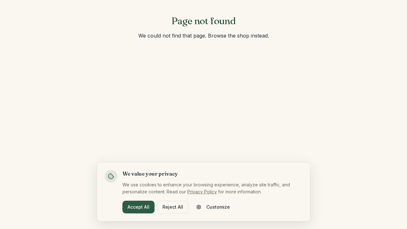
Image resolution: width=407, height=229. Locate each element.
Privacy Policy (202, 191)
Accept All (138, 207)
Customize (218, 207)
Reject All (172, 207)
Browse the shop (228, 35)
